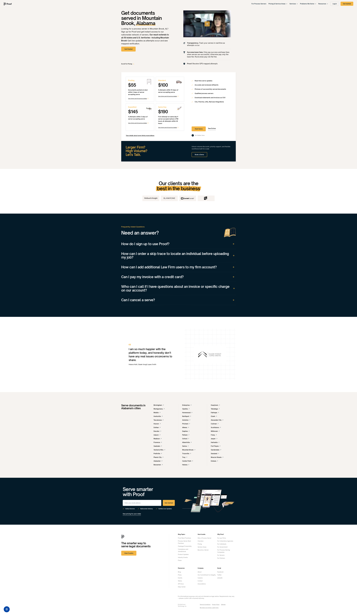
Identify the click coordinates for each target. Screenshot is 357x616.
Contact (200, 581)
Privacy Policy (215, 604)
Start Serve (199, 129)
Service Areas (202, 547)
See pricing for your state (132, 514)
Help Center (182, 587)
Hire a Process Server (204, 538)
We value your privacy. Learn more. (209, 607)
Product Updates (183, 554)
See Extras (212, 128)
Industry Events (183, 557)
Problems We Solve (307, 4)
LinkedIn (219, 578)
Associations (202, 584)
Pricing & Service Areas (276, 4)
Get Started (128, 49)
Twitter (219, 575)
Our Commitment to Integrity (207, 575)
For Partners (221, 558)
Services (293, 4)
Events (180, 578)
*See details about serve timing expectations (140, 135)
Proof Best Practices (184, 538)
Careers (200, 578)
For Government (222, 547)
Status (180, 581)
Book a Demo (199, 154)
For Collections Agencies (225, 541)
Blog (179, 572)
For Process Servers (258, 4)
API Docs (181, 584)
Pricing (200, 544)
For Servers (221, 555)
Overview (200, 541)
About (199, 572)
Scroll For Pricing (126, 64)
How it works (128, 553)
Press (180, 560)
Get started (347, 4)
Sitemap (223, 604)
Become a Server (203, 550)
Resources (322, 4)
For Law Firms (221, 538)
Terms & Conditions (205, 604)
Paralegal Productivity (185, 546)
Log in (335, 4)
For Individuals (221, 544)
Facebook (220, 572)
